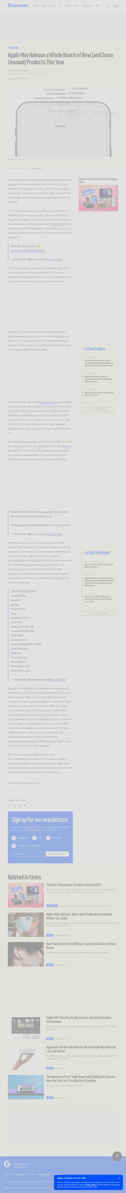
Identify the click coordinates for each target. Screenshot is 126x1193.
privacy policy (90, 1185)
